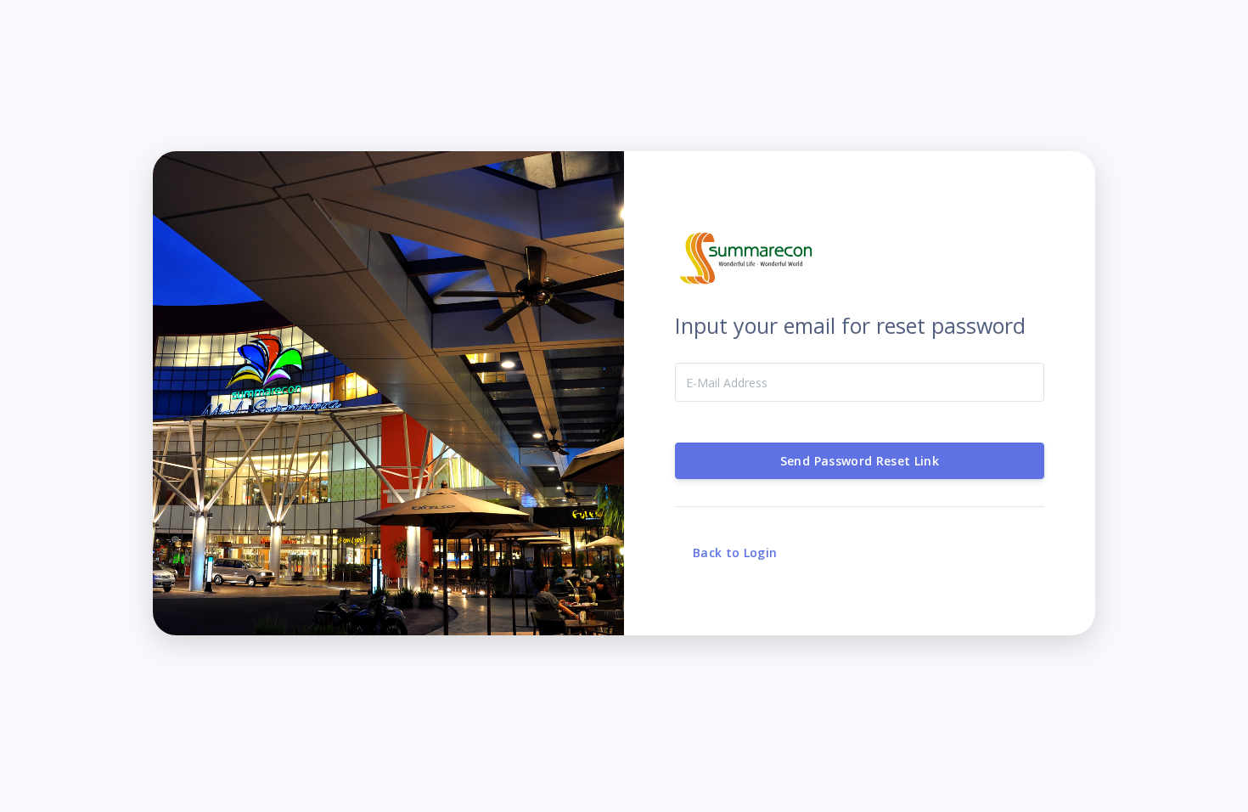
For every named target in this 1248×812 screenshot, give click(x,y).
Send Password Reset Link (859, 461)
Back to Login (735, 552)
